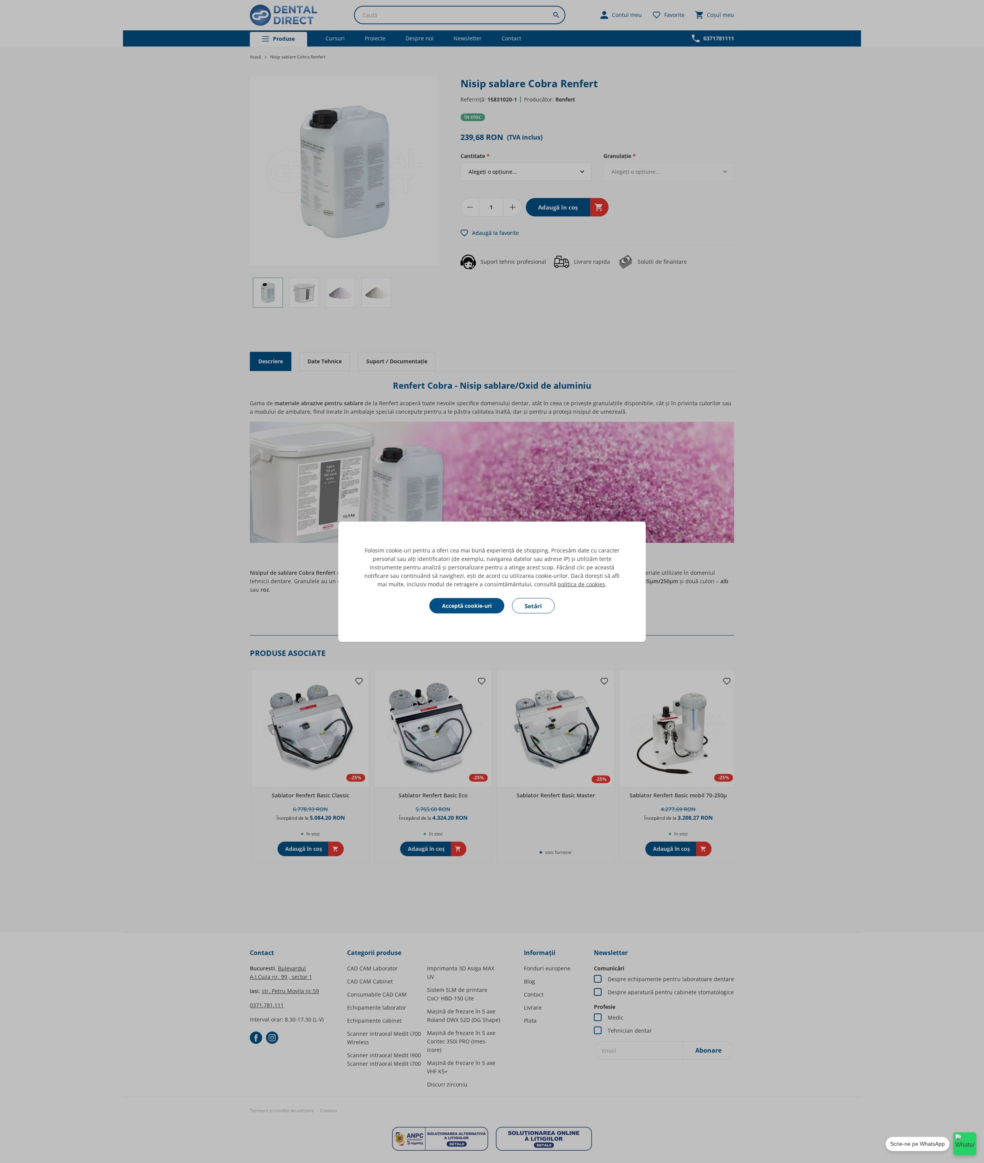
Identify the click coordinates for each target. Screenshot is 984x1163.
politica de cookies (581, 583)
